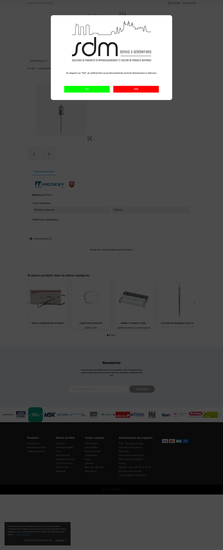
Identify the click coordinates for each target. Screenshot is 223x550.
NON (136, 89)
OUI (87, 89)
